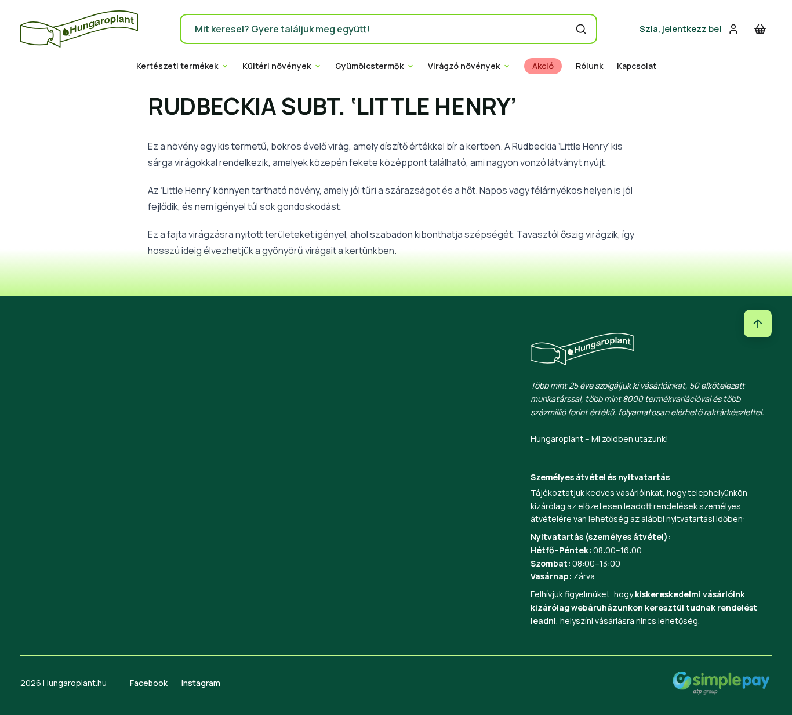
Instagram (200, 682)
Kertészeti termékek (177, 66)
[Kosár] (760, 29)
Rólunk (589, 66)
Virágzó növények (464, 66)
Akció (543, 66)
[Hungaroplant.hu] (79, 29)
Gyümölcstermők (369, 66)
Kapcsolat (636, 66)
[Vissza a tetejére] (758, 323)
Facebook (149, 682)
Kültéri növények (276, 66)
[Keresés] (581, 29)
